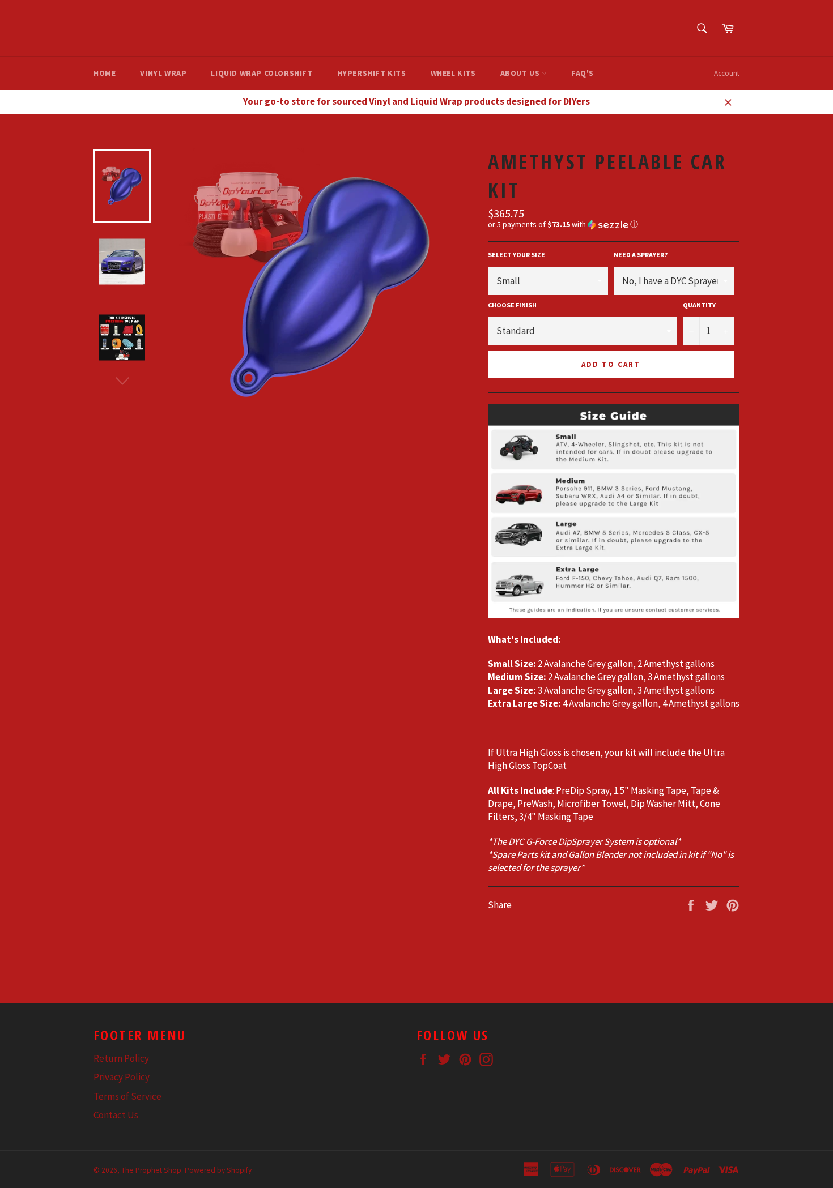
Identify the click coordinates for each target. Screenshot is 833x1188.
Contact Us (116, 1115)
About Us (521, 73)
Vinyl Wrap (163, 73)
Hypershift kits (371, 73)
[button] (614, 224)
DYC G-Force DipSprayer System (571, 841)
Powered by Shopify (218, 1170)
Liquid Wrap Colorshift (261, 73)
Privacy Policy (122, 1077)
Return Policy (121, 1058)
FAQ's (582, 73)
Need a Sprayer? (641, 254)
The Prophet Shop (151, 1170)
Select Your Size (516, 254)
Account (727, 73)
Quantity (699, 305)
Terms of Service (128, 1096)
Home (105, 73)
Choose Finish (512, 305)
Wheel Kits (453, 73)
